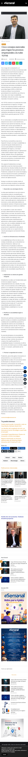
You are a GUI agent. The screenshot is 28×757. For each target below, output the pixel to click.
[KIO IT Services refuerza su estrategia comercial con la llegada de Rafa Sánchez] (7, 475)
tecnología (14, 460)
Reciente (14, 675)
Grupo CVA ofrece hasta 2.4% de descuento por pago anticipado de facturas (19, 563)
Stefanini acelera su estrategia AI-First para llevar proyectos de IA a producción (6, 498)
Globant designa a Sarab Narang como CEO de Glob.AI (20, 498)
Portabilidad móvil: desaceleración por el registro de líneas (18, 710)
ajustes (13, 751)
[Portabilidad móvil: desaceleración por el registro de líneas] (6, 711)
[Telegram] (20, 63)
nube (20, 457)
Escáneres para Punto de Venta (18, 702)
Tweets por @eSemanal (6, 668)
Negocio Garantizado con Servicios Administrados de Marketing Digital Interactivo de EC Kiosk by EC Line (11, 440)
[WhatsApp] (17, 63)
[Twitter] (6, 63)
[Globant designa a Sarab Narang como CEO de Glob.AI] (21, 491)
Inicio (3, 41)
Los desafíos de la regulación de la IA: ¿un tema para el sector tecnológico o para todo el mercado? (13, 430)
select (6, 460)
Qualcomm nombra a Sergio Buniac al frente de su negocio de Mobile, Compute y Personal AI (20, 482)
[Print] (25, 383)
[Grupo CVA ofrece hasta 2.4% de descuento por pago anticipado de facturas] (5, 564)
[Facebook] (2, 63)
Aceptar (4, 754)
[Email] (25, 379)
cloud (8, 457)
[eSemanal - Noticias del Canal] (10, 3)
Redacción (5, 59)
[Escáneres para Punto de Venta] (6, 704)
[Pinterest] (13, 63)
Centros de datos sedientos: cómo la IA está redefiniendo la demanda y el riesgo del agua (18, 579)
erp (14, 457)
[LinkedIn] (10, 63)
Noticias (8, 41)
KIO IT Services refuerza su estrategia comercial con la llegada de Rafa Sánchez (7, 482)
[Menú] (2, 3)
